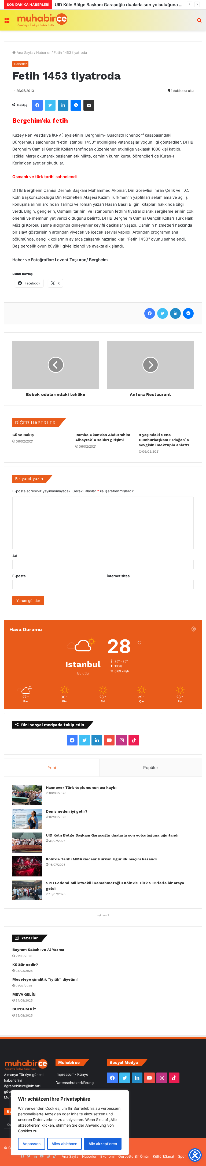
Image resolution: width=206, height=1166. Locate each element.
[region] (70, 1122)
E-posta (19, 576)
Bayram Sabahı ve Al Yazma (38, 949)
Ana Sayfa (24, 52)
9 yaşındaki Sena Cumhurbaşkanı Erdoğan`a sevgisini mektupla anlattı (164, 440)
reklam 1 (103, 915)
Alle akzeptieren (103, 1143)
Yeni (52, 767)
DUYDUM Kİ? (24, 1009)
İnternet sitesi (119, 576)
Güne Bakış (23, 435)
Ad (14, 556)
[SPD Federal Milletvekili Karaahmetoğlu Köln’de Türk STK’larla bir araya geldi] (27, 890)
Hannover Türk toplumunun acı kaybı (81, 787)
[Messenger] (76, 105)
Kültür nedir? (25, 964)
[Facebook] (37, 105)
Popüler (150, 767)
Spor (182, 1156)
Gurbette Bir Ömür (133, 1156)
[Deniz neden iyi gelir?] (27, 819)
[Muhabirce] (41, 20)
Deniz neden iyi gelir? (66, 811)
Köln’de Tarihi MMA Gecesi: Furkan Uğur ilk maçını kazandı (115, 4)
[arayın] (199, 22)
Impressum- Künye (72, 1074)
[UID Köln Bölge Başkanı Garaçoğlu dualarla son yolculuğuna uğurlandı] (27, 843)
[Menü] (6, 22)
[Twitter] (50, 105)
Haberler (43, 52)
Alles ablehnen (64, 1143)
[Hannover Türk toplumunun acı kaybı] (27, 795)
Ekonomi (107, 1156)
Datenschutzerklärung (75, 1083)
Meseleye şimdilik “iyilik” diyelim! (46, 979)
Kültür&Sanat (163, 1156)
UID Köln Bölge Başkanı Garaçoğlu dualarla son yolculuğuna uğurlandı (112, 835)
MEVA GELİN (23, 994)
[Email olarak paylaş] (88, 105)
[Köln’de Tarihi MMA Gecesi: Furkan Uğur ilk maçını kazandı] (27, 866)
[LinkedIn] (63, 105)
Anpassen (32, 1143)
